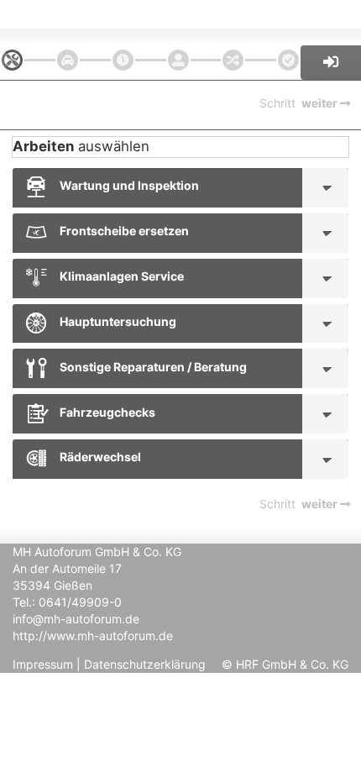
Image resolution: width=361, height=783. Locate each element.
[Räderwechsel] (325, 459)
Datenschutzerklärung (145, 664)
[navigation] (12, 60)
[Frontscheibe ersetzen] (325, 233)
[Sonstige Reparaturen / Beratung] (325, 368)
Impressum (43, 664)
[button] (331, 62)
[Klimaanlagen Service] (325, 278)
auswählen (81, 146)
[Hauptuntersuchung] (325, 324)
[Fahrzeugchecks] (325, 414)
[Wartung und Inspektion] (325, 188)
